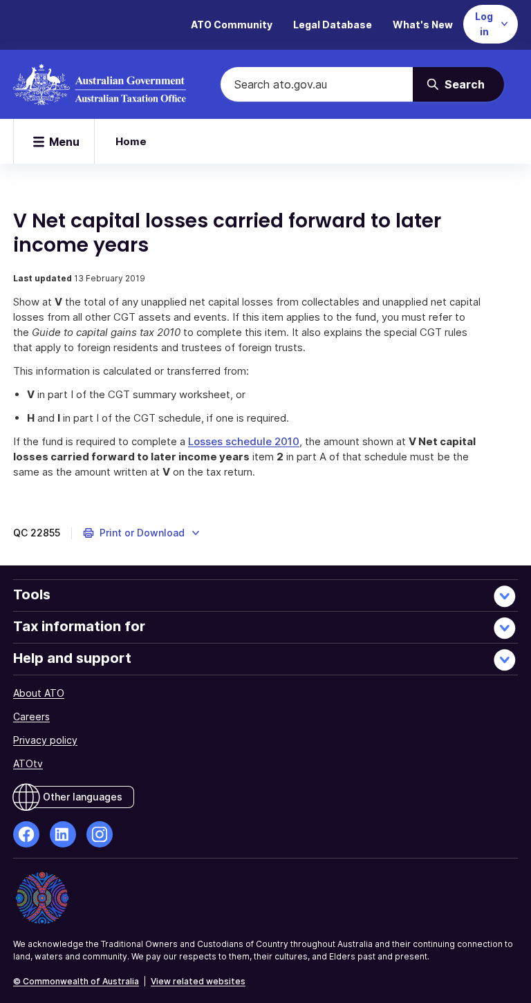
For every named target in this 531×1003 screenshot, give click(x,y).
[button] (142, 533)
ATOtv (28, 763)
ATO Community (231, 24)
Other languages (82, 797)
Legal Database (332, 24)
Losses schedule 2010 (243, 441)
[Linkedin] (63, 834)
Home (131, 141)
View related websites (198, 981)
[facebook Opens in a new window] (26, 834)
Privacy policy (45, 740)
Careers (31, 716)
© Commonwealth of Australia (76, 981)
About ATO (38, 693)
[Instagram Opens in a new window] (99, 834)
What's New (423, 24)
